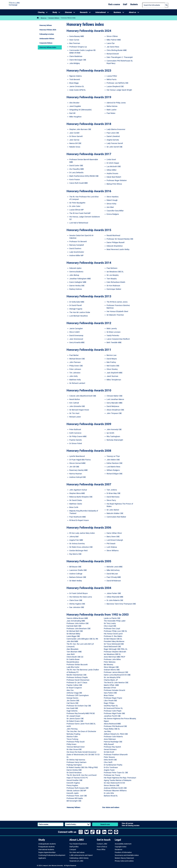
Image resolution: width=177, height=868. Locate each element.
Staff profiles (74, 847)
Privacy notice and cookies (124, 861)
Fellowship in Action (46, 34)
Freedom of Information (123, 852)
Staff (125, 4)
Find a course (114, 4)
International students (46, 849)
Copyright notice (120, 847)
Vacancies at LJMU (76, 861)
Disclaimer (118, 849)
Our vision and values (76, 852)
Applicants (42, 858)
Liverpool (72, 849)
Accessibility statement (123, 844)
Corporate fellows (45, 43)
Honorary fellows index (47, 47)
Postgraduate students (46, 847)
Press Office (101, 849)
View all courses (127, 823)
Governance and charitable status (127, 855)
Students (134, 4)
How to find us (102, 847)
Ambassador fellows (46, 39)
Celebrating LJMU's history (78, 858)
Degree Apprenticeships (46, 852)
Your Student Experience (78, 844)
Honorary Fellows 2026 (47, 30)
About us (43, 18)
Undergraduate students (47, 844)
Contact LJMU (102, 844)
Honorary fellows (53, 18)
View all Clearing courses (130, 825)
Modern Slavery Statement (124, 858)
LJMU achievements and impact (81, 855)
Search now (105, 824)
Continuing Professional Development (51, 855)
